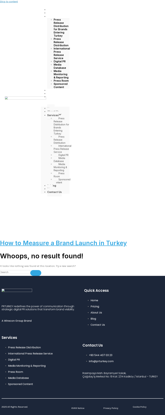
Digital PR (60, 61)
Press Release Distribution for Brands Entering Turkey (61, 27)
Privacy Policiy (110, 408)
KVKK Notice (77, 408)
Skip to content (9, 1)
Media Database (60, 66)
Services (55, 16)
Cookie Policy (139, 407)
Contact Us (57, 96)
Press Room (61, 80)
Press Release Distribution (61, 42)
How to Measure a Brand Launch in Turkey (63, 243)
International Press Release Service (62, 53)
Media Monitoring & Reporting (61, 74)
